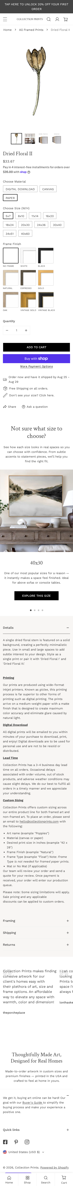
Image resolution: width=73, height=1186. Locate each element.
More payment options (36, 366)
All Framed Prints (31, 30)
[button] (66, 19)
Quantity (9, 321)
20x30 (25, 225)
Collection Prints (27, 1167)
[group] (36, 511)
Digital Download (20, 189)
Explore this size (36, 596)
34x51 (10, 234)
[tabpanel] (36, 768)
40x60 (25, 234)
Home (7, 30)
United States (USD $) (24, 1152)
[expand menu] (5, 19)
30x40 (57, 225)
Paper (10, 198)
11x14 (35, 216)
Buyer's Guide (32, 1102)
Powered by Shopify (54, 1167)
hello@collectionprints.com (39, 821)
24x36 (41, 225)
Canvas (48, 189)
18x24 (10, 225)
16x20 (50, 216)
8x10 (21, 216)
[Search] (48, 19)
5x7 (8, 216)
